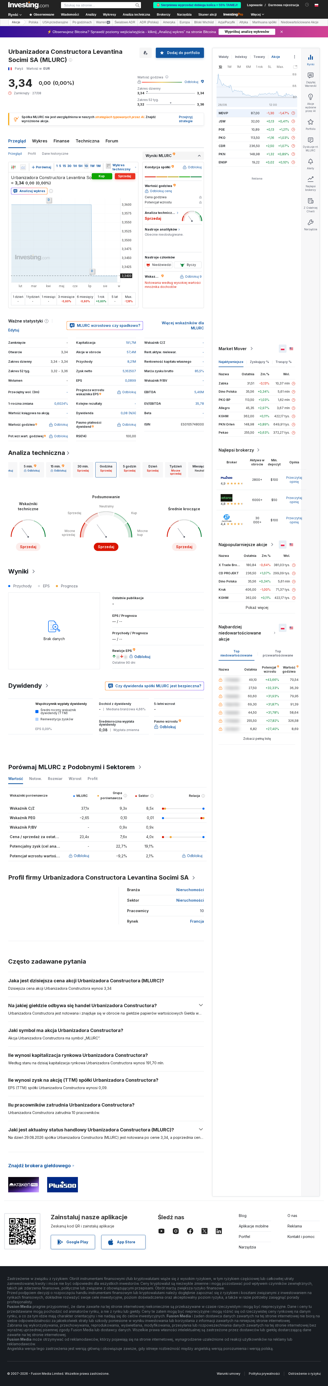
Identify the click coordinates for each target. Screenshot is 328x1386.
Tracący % (283, 362)
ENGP (223, 162)
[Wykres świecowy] (13, 167)
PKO (222, 138)
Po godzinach (82, 22)
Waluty (224, 57)
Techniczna (87, 140)
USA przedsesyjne (55, 22)
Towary (259, 57)
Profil (32, 153)
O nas (292, 1215)
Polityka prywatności (264, 1373)
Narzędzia (247, 1247)
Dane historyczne (55, 153)
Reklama (295, 1226)
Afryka (243, 22)
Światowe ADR (125, 22)
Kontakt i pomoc (301, 1236)
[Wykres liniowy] (23, 167)
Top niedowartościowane (236, 653)
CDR (222, 146)
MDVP (223, 113)
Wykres (39, 140)
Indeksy (241, 57)
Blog (243, 1215)
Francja (197, 921)
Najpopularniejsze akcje (243, 544)
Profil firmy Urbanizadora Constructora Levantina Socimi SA (98, 877)
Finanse (61, 140)
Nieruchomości (190, 890)
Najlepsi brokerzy (236, 450)
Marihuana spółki (264, 22)
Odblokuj (191, 82)
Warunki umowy (228, 1373)
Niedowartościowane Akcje (300, 22)
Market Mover (233, 348)
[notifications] (307, 4)
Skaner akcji (207, 14)
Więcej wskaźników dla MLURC (183, 325)
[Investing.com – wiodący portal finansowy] (28, 5)
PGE (222, 129)
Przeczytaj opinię (294, 480)
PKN (222, 154)
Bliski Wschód (204, 22)
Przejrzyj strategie (186, 119)
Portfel (244, 1236)
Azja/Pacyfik (226, 22)
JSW (222, 121)
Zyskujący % (259, 362)
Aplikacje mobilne (254, 1226)
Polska (33, 22)
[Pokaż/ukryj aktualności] (108, 166)
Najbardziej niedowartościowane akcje (240, 633)
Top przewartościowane (278, 653)
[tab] (31, 469)
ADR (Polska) (149, 22)
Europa (185, 22)
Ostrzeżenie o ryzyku (304, 1373)
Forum (112, 140)
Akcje (16, 22)
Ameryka (169, 22)
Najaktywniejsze (231, 362)
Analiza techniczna (36, 452)
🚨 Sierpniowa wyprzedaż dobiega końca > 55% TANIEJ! (197, 5)
